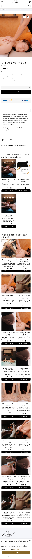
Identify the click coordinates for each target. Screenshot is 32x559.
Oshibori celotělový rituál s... (9, 477)
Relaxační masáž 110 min (23, 260)
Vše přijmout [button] (16, 552)
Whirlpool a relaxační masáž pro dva (9, 368)
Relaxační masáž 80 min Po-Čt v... (23, 296)
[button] (16, 556)
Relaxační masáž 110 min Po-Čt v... (23, 333)
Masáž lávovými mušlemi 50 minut (9, 260)
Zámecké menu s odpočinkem (8, 216)
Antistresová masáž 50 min (8, 296)
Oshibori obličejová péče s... (8, 180)
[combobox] (30, 540)
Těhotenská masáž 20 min (23, 477)
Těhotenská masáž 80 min (23, 368)
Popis (15, 110)
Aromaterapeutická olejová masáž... (8, 441)
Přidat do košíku (16, 92)
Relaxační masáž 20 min (8, 404)
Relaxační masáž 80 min (23, 512)
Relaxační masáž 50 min (23, 441)
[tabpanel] (16, 35)
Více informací (16, 549)
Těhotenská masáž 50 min (9, 333)
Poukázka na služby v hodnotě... (23, 180)
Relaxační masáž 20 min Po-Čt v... (23, 404)
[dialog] (16, 549)
